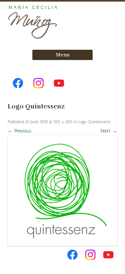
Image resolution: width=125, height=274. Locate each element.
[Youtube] (59, 92)
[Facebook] (18, 92)
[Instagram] (38, 92)
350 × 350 (62, 121)
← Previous (19, 131)
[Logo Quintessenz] (62, 191)
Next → (109, 131)
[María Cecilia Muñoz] (33, 39)
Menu (63, 55)
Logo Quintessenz (94, 121)
